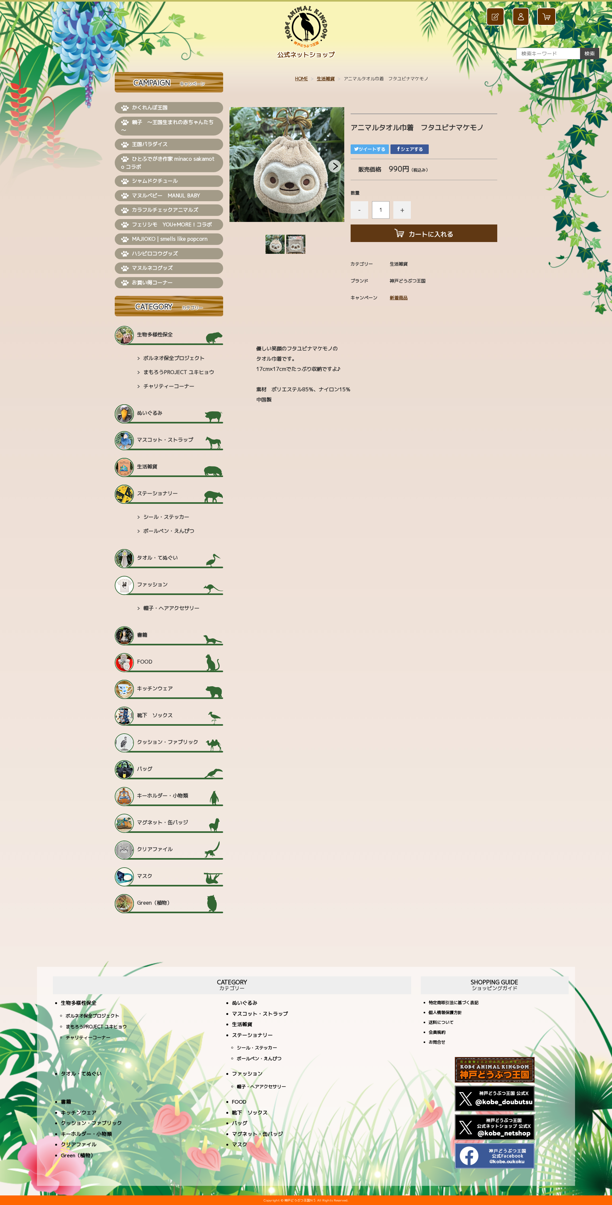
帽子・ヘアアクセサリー (171, 608)
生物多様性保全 (155, 334)
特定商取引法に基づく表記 (453, 1003)
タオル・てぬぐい (157, 557)
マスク (144, 875)
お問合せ (437, 1042)
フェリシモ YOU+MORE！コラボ (172, 224)
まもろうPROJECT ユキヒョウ (178, 372)
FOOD (144, 661)
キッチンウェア (155, 688)
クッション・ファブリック (167, 742)
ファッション (152, 584)
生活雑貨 (326, 79)
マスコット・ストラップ (165, 439)
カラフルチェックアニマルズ (165, 209)
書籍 (142, 634)
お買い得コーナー (152, 282)
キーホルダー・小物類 (162, 795)
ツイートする (372, 149)
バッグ (144, 768)
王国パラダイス (150, 144)
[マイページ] (522, 17)
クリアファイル (155, 849)
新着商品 (399, 298)
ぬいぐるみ (150, 412)
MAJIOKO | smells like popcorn (170, 238)
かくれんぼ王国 (150, 107)
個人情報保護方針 (445, 1012)
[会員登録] (496, 17)
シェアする (412, 149)
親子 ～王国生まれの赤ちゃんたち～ (167, 126)
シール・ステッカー (166, 516)
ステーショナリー (157, 493)
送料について (441, 1022)
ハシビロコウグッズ (155, 253)
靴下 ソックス (155, 715)
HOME (301, 79)
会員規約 (437, 1032)
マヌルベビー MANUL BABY (166, 195)
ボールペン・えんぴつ (168, 530)
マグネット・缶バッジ (162, 822)
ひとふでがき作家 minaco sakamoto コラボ (168, 163)
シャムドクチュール (155, 180)
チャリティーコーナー (168, 386)
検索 (590, 53)
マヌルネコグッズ (152, 267)
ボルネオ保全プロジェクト (174, 358)
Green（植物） (154, 902)
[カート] (547, 17)
